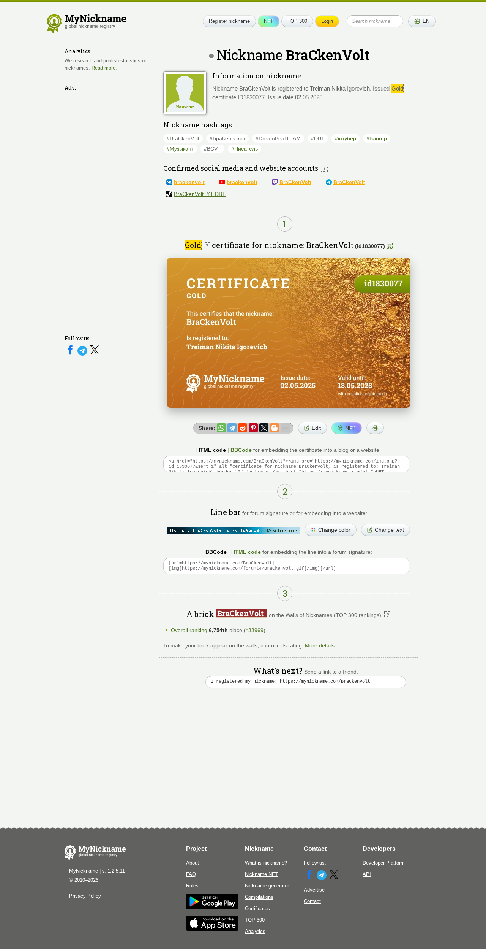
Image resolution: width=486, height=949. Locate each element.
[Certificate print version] (375, 428)
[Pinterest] (253, 427)
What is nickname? (266, 863)
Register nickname (229, 21)
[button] (422, 21)
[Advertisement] (110, 208)
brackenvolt (189, 182)
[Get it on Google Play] (212, 907)
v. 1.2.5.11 (113, 871)
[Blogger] (274, 427)
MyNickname (83, 871)
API (367, 874)
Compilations (259, 897)
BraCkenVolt (295, 182)
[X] (94, 354)
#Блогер (376, 138)
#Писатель (244, 149)
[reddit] (242, 427)
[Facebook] (71, 354)
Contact (312, 901)
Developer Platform (384, 863)
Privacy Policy (85, 896)
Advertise (314, 890)
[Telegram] (83, 354)
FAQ (191, 874)
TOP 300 (297, 21)
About (192, 863)
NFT (268, 21)
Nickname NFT (261, 874)
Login (327, 21)
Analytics (255, 931)
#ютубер (345, 138)
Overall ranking (189, 630)
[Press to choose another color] (233, 530)
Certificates (257, 908)
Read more (103, 68)
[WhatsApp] (221, 427)
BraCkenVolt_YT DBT (200, 194)
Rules (192, 886)
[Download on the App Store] (212, 929)
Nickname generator (267, 886)
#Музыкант (180, 149)
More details (320, 645)
